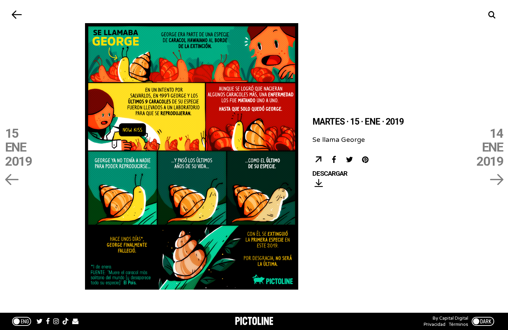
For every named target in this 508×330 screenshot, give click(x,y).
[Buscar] (491, 14)
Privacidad (434, 324)
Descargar (329, 173)
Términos (458, 324)
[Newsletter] (75, 322)
